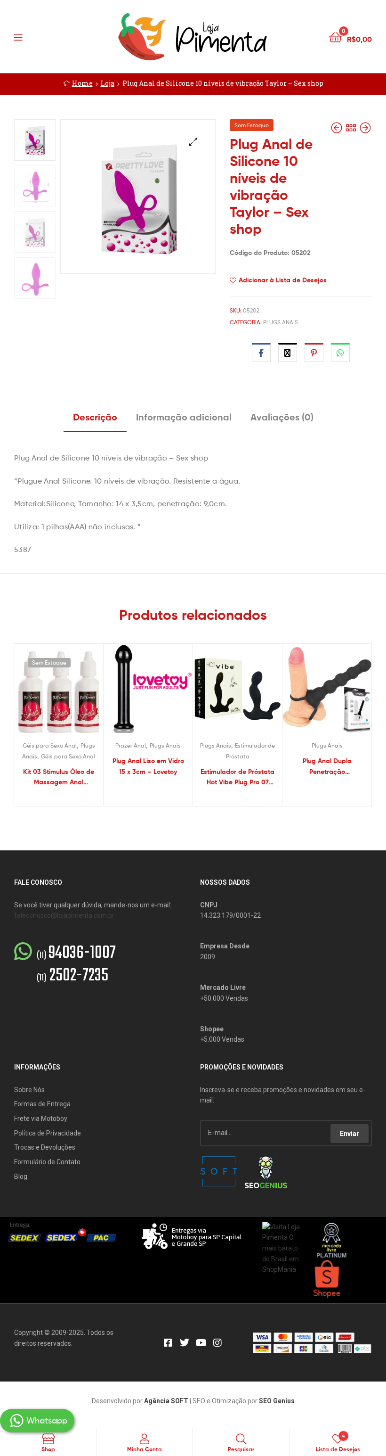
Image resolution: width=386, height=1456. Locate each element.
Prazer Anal (130, 745)
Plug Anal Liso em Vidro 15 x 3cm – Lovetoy (148, 766)
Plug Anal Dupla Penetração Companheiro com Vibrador (327, 767)
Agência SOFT (166, 1401)
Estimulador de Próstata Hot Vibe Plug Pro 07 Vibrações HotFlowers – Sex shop (237, 777)
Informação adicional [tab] (184, 417)
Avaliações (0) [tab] (282, 417)
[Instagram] (217, 1343)
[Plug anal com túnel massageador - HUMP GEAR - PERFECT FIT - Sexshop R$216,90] (337, 128)
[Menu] (37, 36)
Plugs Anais (280, 322)
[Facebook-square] (168, 1343)
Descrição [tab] (95, 417)
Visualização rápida (70, 693)
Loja (107, 83)
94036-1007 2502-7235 (76, 965)
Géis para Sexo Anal (50, 745)
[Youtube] (201, 1343)
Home (82, 83)
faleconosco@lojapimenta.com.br (64, 915)
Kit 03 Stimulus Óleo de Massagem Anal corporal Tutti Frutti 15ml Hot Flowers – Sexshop (59, 777)
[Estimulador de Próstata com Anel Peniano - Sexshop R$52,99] (365, 128)
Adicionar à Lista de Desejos (283, 280)
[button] (193, 141)
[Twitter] (184, 1343)
